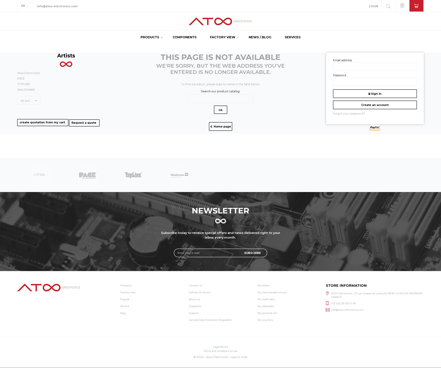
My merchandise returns (272, 292)
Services (293, 37)
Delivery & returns (199, 292)
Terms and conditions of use (220, 351)
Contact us (195, 285)
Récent (124, 306)
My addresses (265, 306)
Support (193, 313)
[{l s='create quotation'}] (402, 6)
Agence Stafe (239, 357)
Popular (125, 299)
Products (150, 37)
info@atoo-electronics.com (57, 6)
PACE (21, 78)
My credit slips (265, 299)
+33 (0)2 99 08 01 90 (343, 303)
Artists (66, 55)
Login (373, 6)
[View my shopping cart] (416, 6)
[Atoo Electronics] (220, 21)
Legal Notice (220, 347)
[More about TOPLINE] (87, 175)
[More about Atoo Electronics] (179, 175)
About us (194, 299)
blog (123, 313)
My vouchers (265, 320)
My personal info (267, 313)
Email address (342, 60)
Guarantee (195, 306)
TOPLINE (23, 84)
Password (339, 75)
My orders (263, 285)
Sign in (375, 93)
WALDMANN (26, 89)
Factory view (222, 37)
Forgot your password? (349, 113)
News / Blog (260, 37)
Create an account (375, 105)
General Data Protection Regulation (210, 320)
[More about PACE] (41, 175)
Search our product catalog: (220, 91)
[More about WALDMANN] (133, 175)
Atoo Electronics (28, 73)
